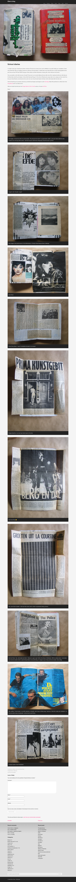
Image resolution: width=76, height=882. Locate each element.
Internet (9, 857)
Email (9, 799)
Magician (16, 828)
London (9, 860)
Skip (39, 844)
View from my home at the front (44, 852)
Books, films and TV (12, 841)
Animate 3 (40, 839)
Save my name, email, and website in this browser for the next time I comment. (23, 808)
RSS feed (18, 879)
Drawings (48, 3)
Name (9, 795)
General (9, 856)
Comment (10, 780)
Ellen (23, 769)
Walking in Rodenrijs (42, 848)
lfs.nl (8, 859)
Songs (59, 3)
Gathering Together (17, 831)
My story (15, 770)
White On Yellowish (42, 831)
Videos (56, 3)
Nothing (39, 836)
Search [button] (59, 874)
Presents (9, 863)
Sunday (12, 832)
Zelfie (39, 832)
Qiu (8, 829)
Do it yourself (10, 846)
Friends (9, 852)
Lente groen (40, 858)
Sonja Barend (10, 83)
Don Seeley (10, 831)
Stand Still (40, 856)
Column (9, 843)
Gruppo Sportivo (25, 86)
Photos (52, 3)
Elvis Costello (32, 86)
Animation (40, 842)
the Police (45, 86)
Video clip (10, 868)
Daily (9, 844)
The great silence (41, 828)
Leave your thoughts (12, 772)
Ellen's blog (11, 1)
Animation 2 (40, 840)
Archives (66, 3)
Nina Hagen (47, 81)
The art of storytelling (42, 829)
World (9, 870)
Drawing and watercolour (13, 848)
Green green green (41, 855)
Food (9, 851)
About (63, 3)
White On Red (41, 850)
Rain (39, 853)
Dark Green (40, 834)
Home (44, 3)
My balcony (40, 837)
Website (9, 803)
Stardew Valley (13, 829)
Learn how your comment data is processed (31, 817)
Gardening (10, 854)
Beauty (9, 840)
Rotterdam (10, 865)
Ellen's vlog (10, 849)
